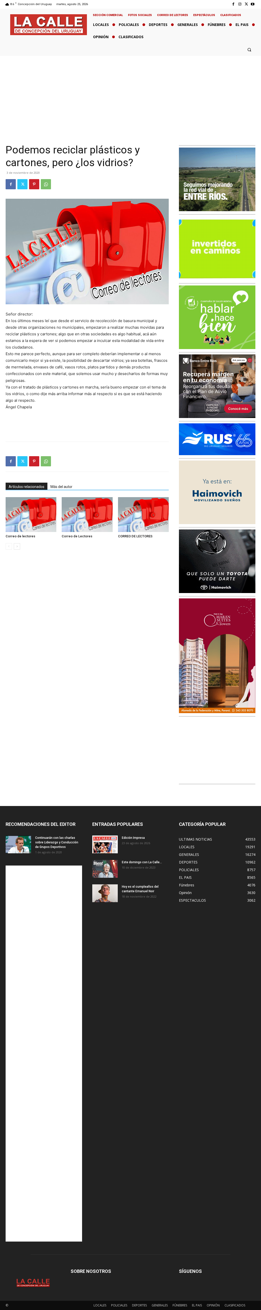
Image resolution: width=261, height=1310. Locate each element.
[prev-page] (9, 546)
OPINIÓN (213, 1305)
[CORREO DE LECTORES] (143, 514)
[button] (249, 49)
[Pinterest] (34, 184)
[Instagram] (240, 4)
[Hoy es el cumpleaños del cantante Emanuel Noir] (105, 893)
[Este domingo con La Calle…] (105, 869)
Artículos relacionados (26, 487)
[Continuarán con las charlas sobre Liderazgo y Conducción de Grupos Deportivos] (18, 844)
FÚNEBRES (180, 1305)
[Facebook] (233, 4)
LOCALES (100, 1305)
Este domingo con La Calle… (142, 862)
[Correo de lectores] (31, 514)
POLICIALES (119, 1305)
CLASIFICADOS (235, 1305)
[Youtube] (253, 4)
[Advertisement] (130, 94)
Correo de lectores (20, 536)
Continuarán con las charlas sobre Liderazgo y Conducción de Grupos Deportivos (56, 842)
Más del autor (61, 487)
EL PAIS (197, 1305)
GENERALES (160, 1305)
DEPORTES (139, 1305)
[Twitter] (246, 4)
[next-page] (17, 546)
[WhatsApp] (46, 184)
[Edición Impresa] (105, 844)
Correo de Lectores (77, 536)
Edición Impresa (133, 838)
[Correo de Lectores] (87, 514)
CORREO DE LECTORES (135, 536)
